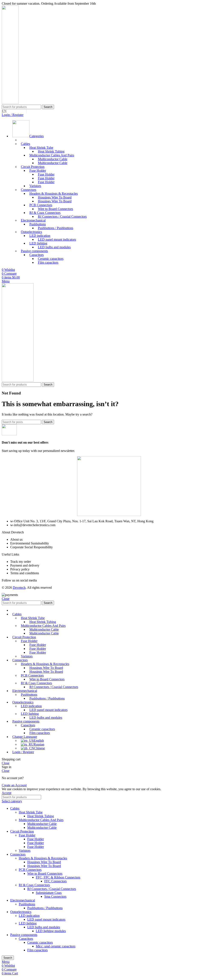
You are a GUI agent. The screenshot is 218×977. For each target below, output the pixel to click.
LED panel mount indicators (57, 239)
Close (5, 598)
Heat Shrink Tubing (40, 816)
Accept (6, 793)
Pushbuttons (27, 904)
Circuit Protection (22, 831)
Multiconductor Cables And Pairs (41, 820)
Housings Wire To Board (55, 201)
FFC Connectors (55, 881)
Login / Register (23, 752)
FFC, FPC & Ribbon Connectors (58, 877)
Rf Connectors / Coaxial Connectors (62, 216)
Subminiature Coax (49, 892)
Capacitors (26, 938)
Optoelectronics (20, 912)
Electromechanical (22, 900)
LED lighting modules (51, 931)
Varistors (24, 850)
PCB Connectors (30, 869)
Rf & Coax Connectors (34, 885)
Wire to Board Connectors (44, 873)
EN (4, 111)
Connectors (18, 854)
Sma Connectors (55, 896)
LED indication (29, 915)
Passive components (23, 935)
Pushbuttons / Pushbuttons (55, 228)
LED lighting (28, 923)
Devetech (19, 587)
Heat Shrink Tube (31, 812)
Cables (25, 144)
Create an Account (14, 785)
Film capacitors (48, 262)
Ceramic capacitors (40, 942)
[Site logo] (10, 102)
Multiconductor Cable (52, 163)
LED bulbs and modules (54, 247)
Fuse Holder (46, 182)
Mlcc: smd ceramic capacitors (55, 946)
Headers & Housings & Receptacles (43, 858)
